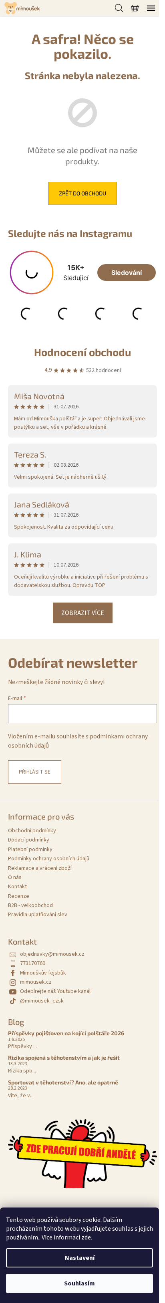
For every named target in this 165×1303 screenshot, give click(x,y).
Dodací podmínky (28, 840)
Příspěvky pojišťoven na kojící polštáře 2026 (66, 1033)
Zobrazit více (82, 613)
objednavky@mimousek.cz (52, 954)
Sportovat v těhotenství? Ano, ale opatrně (63, 1082)
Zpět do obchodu (82, 193)
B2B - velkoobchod (30, 905)
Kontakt (17, 887)
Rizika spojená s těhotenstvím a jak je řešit (64, 1057)
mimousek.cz (36, 982)
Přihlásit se (34, 772)
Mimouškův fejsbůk (43, 973)
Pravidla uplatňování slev (37, 915)
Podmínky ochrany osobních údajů (48, 859)
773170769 (32, 963)
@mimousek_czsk (42, 1001)
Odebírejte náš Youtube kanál (55, 991)
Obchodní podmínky (32, 831)
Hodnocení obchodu (82, 352)
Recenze (18, 896)
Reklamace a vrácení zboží (40, 868)
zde (86, 1237)
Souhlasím (79, 1283)
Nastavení (80, 1257)
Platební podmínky (30, 849)
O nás (15, 877)
